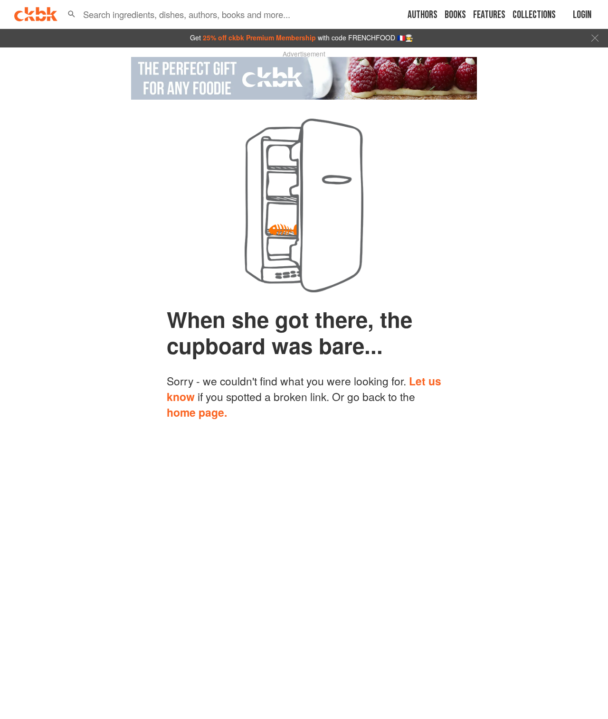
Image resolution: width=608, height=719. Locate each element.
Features (489, 15)
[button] (71, 14)
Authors (422, 15)
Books (455, 15)
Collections (534, 15)
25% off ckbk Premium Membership (259, 37)
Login (582, 15)
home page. (197, 412)
